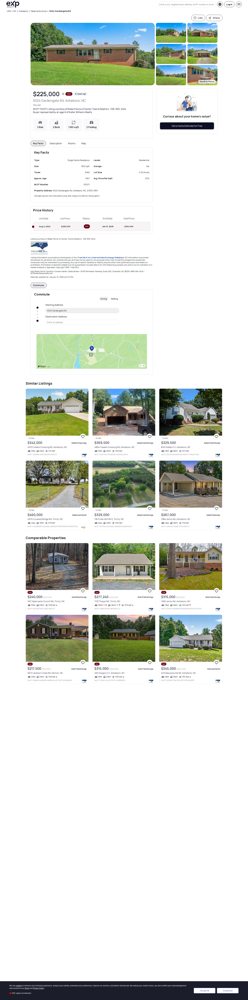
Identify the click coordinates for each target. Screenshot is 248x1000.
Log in (229, 4)
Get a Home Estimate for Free (187, 125)
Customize (228, 990)
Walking (114, 298)
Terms (26, 988)
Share (216, 18)
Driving (104, 298)
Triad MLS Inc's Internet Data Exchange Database (100, 257)
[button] (93, 54)
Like (200, 18)
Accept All (204, 990)
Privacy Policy (38, 988)
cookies (19, 986)
